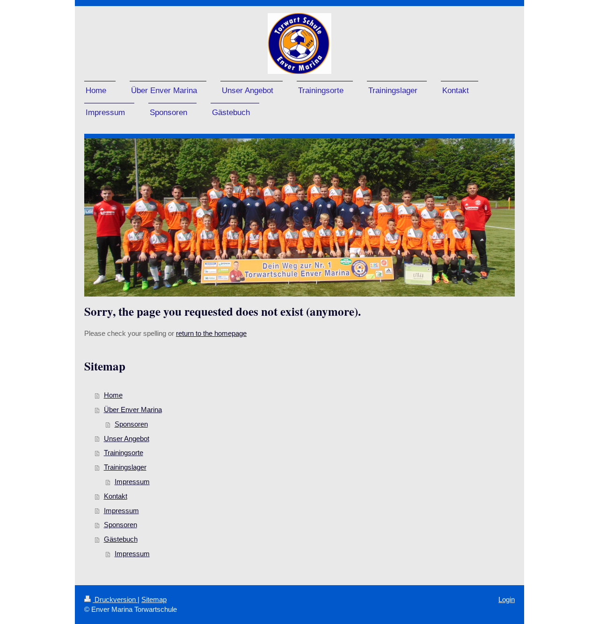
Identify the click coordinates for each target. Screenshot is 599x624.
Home (113, 395)
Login (506, 599)
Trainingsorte (123, 453)
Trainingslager (125, 467)
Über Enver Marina (133, 410)
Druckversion (115, 599)
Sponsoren (131, 424)
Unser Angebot (126, 439)
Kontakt (115, 496)
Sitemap (154, 599)
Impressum (132, 482)
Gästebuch (121, 539)
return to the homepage (211, 333)
